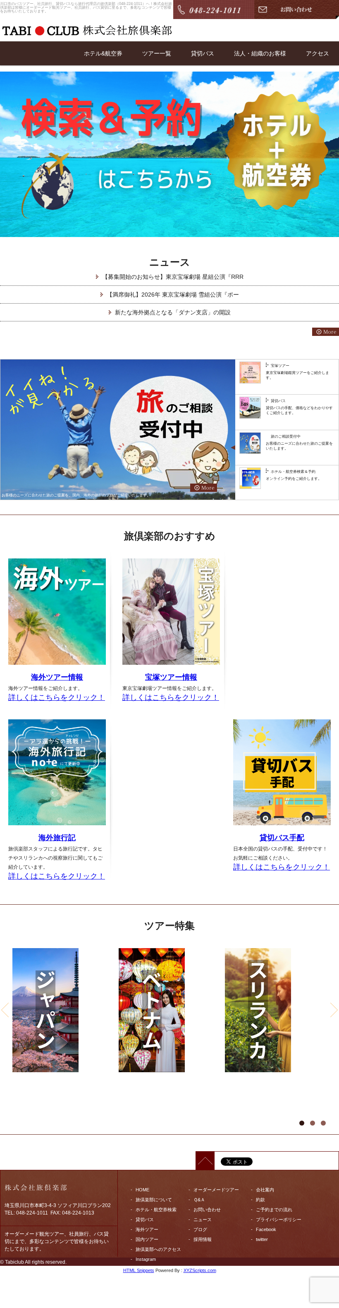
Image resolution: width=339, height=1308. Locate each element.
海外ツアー (147, 1229)
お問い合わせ (207, 1209)
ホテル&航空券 (103, 53)
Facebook (266, 1229)
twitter (262, 1239)
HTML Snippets (138, 1270)
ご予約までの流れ (274, 1209)
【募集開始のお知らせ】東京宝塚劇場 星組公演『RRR (173, 276)
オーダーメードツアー (216, 1189)
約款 (260, 1199)
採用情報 (202, 1239)
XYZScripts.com (200, 1270)
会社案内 (265, 1189)
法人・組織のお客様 (260, 53)
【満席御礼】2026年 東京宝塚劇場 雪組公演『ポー (173, 294)
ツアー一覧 (156, 53)
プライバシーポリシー (278, 1219)
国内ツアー (147, 1239)
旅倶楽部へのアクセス (158, 1249)
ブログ (200, 1229)
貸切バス (202, 53)
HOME (142, 1189)
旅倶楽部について (154, 1199)
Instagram (146, 1259)
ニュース (202, 1219)
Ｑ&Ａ (199, 1199)
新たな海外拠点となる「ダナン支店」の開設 (173, 312)
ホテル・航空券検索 (156, 1209)
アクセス (317, 53)
